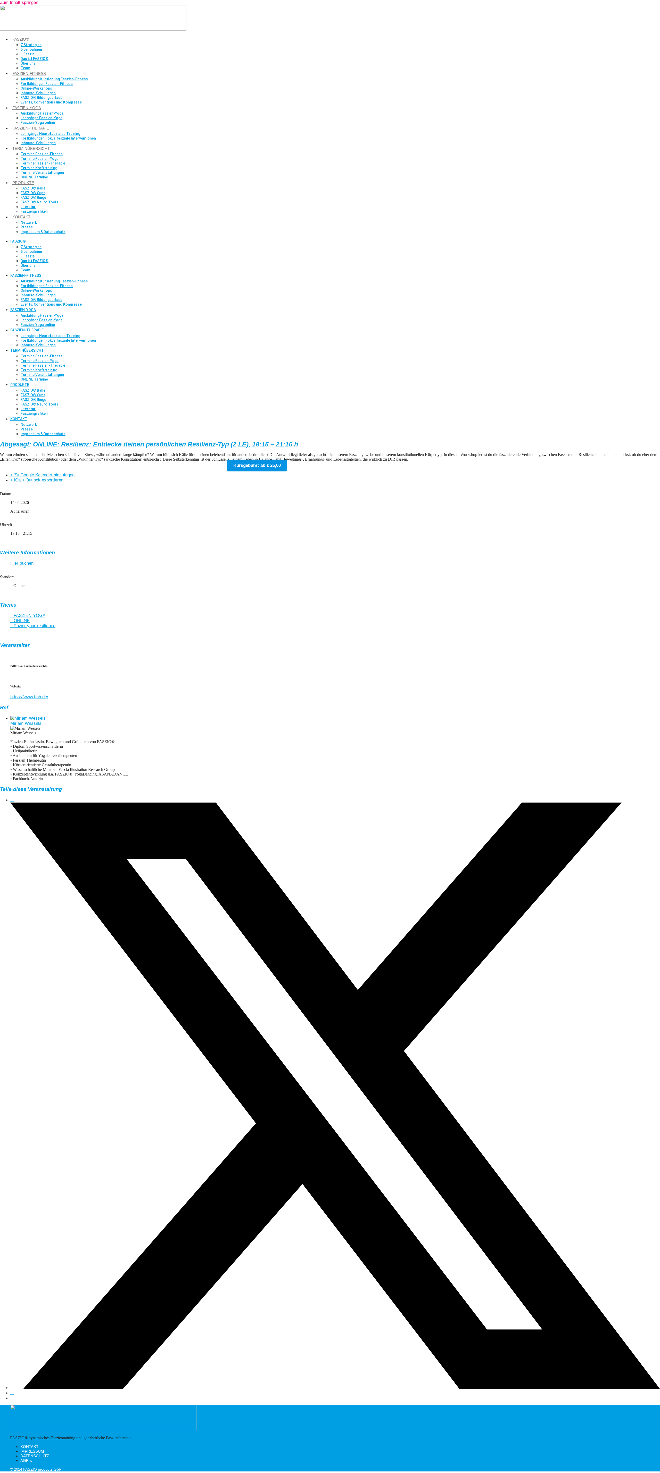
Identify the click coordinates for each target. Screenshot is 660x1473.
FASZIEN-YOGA (26, 108)
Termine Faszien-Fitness (42, 154)
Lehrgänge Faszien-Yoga (41, 118)
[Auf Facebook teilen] (12, 799)
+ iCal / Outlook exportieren (36, 480)
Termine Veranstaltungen (42, 172)
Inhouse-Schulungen (38, 93)
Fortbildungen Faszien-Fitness (47, 84)
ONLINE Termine (34, 177)
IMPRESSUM (32, 1451)
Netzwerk (29, 222)
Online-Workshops (36, 88)
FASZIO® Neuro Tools (39, 202)
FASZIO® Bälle (33, 188)
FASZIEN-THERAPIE (30, 128)
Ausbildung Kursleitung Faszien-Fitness (54, 79)
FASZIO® (20, 39)
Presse (27, 227)
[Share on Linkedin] (12, 1392)
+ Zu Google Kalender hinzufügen (42, 474)
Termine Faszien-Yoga (40, 159)
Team (25, 68)
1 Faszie (28, 54)
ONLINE (22, 620)
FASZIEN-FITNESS (29, 73)
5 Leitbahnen (31, 49)
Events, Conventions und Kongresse (51, 102)
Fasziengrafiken (34, 211)
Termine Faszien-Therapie (43, 163)
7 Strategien (31, 45)
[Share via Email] (12, 1398)
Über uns (28, 63)
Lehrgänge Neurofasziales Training (50, 134)
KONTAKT (21, 217)
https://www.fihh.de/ (29, 696)
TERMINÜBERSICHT (31, 148)
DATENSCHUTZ (34, 1456)
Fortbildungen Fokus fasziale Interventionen (58, 138)
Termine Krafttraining (39, 168)
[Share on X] (335, 1387)
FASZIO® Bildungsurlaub (41, 98)
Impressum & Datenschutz (43, 232)
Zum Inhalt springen (19, 2)
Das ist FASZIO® (34, 59)
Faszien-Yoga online (38, 122)
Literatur (28, 207)
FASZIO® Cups (33, 193)
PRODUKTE (23, 182)
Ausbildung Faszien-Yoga (42, 113)
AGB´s (26, 1460)
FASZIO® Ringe (33, 197)
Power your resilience (34, 625)
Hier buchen (22, 563)
